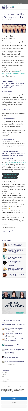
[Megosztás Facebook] (8, 235)
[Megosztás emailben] (20, 235)
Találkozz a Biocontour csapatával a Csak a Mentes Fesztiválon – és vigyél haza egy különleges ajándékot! (14, 351)
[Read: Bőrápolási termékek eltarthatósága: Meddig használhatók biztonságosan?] (3, 362)
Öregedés (9, 19)
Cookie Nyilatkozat (6, 409)
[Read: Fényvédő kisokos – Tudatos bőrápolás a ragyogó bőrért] (3, 334)
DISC (3, 376)
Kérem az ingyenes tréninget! (10, 174)
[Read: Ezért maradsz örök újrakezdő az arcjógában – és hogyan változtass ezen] (3, 339)
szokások (14, 227)
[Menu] (25, 6)
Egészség (4, 378)
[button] (26, 383)
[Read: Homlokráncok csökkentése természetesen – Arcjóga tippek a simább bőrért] (3, 357)
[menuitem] (25, 6)
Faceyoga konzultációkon (17, 75)
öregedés (9, 227)
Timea (7, 224)
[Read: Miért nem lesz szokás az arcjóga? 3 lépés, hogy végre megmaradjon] (3, 345)
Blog (3, 374)
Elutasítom (14, 402)
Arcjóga (4, 372)
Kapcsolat (23, 409)
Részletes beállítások (14, 406)
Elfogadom (14, 398)
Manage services (14, 394)
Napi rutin (4, 19)
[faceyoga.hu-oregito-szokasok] (14, 28)
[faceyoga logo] (11, 6)
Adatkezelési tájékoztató (15, 409)
